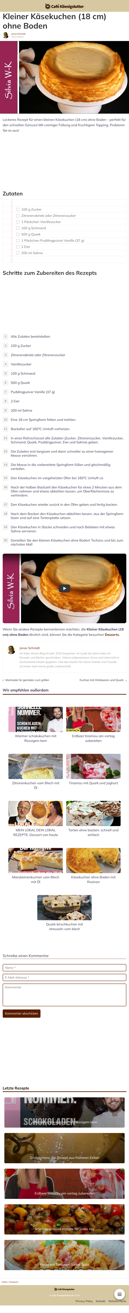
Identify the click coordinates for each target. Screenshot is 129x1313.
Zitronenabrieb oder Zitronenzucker (48, 215)
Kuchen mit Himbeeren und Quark (102, 680)
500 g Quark (30, 234)
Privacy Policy (84, 1301)
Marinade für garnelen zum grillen (27, 680)
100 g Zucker (31, 209)
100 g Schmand (33, 228)
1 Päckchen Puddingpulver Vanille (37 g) (52, 240)
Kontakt (100, 1301)
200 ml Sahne (32, 253)
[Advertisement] (64, 160)
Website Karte (117, 1301)
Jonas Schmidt (18, 33)
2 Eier (25, 246)
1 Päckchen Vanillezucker (41, 222)
